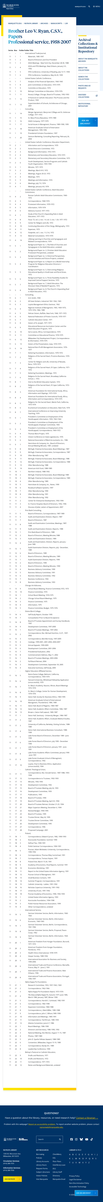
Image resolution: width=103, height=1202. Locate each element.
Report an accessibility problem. (42, 1124)
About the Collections (83, 69)
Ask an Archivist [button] (83, 1193)
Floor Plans (57, 1161)
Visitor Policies (41, 1176)
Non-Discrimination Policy (79, 1183)
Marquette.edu (15, 23)
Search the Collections (83, 78)
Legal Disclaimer (75, 1179)
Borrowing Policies (40, 1156)
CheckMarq (57, 1154)
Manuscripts (56, 23)
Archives (44, 23)
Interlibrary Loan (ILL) (59, 1167)
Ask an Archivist (85, 122)
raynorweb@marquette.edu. (51, 1127)
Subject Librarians (43, 1172)
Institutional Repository (84, 105)
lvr (66, 23)
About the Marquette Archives (87, 60)
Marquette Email (59, 1179)
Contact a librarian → (87, 1117)
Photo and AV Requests (84, 87)
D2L (54, 1158)
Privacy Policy (74, 1176)
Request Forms (42, 1168)
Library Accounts (42, 1161)
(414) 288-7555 (8, 1163)
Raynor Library (31, 23)
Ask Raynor (10, 1179)
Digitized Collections (83, 96)
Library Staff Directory (57, 1174)
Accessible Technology (77, 1187)
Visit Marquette (42, 1179)
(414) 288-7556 (8, 1170)
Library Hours (41, 1165)
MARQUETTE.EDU (80, 6)
